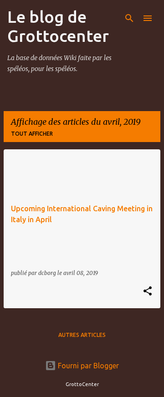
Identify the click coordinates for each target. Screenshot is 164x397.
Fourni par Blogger (87, 365)
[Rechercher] (129, 18)
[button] (147, 291)
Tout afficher (32, 134)
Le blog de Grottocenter (58, 26)
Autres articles (82, 335)
